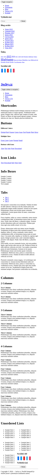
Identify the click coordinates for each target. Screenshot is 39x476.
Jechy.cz (6, 84)
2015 (9, 56)
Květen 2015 (9, 42)
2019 (22, 56)
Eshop (35, 56)
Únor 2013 (8, 48)
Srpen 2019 (9, 29)
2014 (5, 56)
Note (16, 163)
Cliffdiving (31, 56)
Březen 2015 (9, 44)
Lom (29, 60)
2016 (13, 56)
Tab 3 (7, 201)
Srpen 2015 (9, 38)
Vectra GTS (9, 11)
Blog (6, 9)
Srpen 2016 (9, 35)
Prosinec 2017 (9, 33)
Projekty (12, 62)
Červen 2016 (9, 37)
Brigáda (26, 56)
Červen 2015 (9, 40)
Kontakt (7, 13)
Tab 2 (7, 199)
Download (7, 163)
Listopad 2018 (9, 31)
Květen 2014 (9, 46)
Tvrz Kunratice (18, 62)
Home (7, 5)
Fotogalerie (8, 7)
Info (13, 163)
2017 (16, 56)
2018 (19, 56)
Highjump (7, 59)
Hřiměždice (25, 60)
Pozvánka (3, 62)
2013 (2, 56)
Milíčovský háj (34, 60)
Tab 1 (7, 197)
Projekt (7, 62)
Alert (20, 163)
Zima (23, 62)
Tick (2, 163)
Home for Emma (18, 60)
